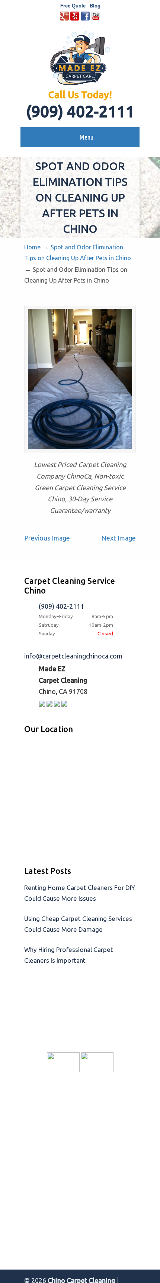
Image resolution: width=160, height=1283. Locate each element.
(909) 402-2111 (80, 111)
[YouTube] (95, 19)
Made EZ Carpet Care (80, 58)
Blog (95, 6)
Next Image (118, 538)
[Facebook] (85, 19)
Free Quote (73, 6)
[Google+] (64, 19)
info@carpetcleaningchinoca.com (73, 656)
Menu (86, 137)
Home (32, 247)
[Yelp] (74, 19)
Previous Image (47, 538)
